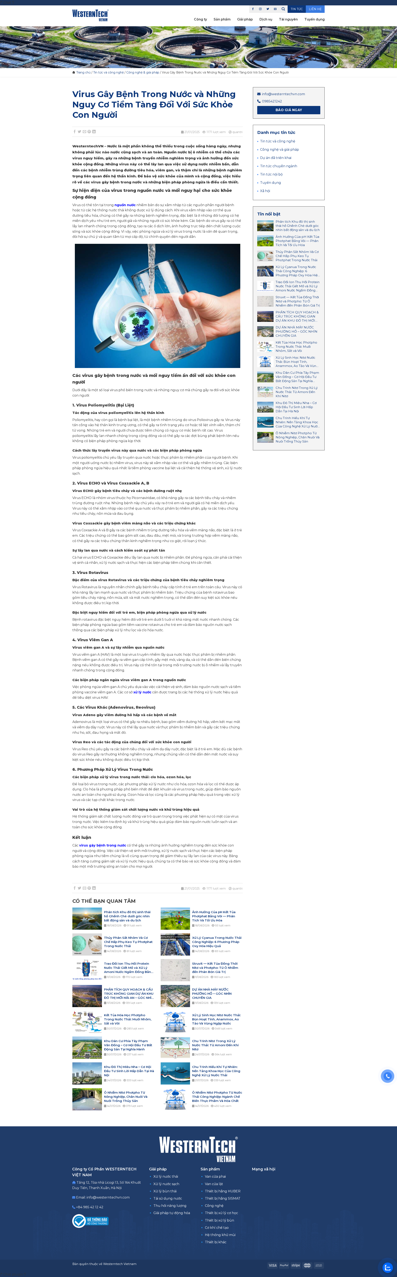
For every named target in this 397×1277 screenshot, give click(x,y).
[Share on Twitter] (80, 132)
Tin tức (297, 9)
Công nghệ (214, 1206)
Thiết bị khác (215, 1242)
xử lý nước (142, 692)
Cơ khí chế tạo (217, 1228)
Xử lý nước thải (165, 1176)
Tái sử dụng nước (167, 1198)
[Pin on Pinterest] (89, 132)
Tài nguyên (288, 19)
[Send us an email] (275, 9)
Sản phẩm (222, 19)
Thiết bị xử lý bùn (219, 1220)
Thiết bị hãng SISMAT (222, 1198)
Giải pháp (245, 19)
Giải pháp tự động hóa (171, 1213)
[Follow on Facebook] (253, 9)
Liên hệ (315, 9)
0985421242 (272, 101)
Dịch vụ (265, 19)
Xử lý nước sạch (166, 1184)
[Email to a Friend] (84, 132)
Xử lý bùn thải (165, 1191)
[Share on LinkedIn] (94, 132)
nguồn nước (125, 205)
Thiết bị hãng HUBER (222, 1191)
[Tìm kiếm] (283, 9)
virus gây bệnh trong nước (102, 845)
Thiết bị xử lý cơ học (221, 1213)
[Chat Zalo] (388, 1268)
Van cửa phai (215, 1176)
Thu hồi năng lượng (170, 1206)
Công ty (200, 19)
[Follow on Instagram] (260, 9)
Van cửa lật (214, 1184)
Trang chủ (83, 72)
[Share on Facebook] (75, 132)
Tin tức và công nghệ (108, 72)
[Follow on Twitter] (268, 9)
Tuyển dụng (314, 19)
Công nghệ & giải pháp (142, 72)
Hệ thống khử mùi (220, 1235)
